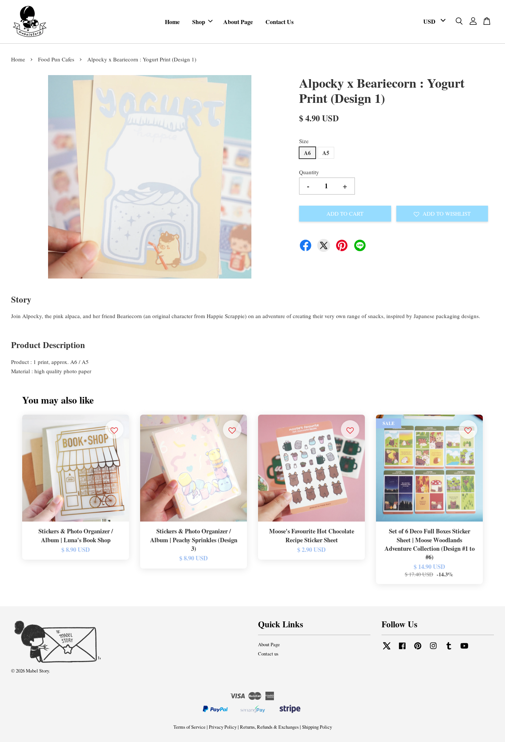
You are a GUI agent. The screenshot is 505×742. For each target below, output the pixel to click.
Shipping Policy (317, 727)
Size (304, 141)
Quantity (309, 172)
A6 (307, 153)
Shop (198, 21)
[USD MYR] (433, 21)
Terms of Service (189, 727)
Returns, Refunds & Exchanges (269, 727)
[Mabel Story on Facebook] (402, 649)
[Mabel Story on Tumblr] (449, 649)
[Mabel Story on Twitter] (387, 649)
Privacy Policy (223, 727)
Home (172, 21)
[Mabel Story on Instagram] (433, 649)
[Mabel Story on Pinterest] (418, 649)
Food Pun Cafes (56, 59)
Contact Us (279, 21)
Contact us (268, 654)
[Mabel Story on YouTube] (464, 649)
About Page (238, 21)
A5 (325, 153)
